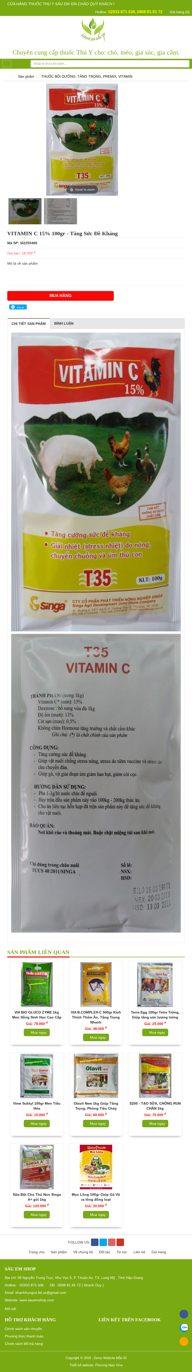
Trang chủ (37, 1252)
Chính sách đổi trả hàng (24, 1344)
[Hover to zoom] (82, 139)
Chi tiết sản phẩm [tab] (29, 324)
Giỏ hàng (159, 1252)
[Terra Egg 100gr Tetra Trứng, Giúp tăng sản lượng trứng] (155, 984)
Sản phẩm (26, 76)
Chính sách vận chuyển (23, 1329)
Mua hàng (61, 296)
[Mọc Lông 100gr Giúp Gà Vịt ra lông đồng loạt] (96, 1167)
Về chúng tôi (83, 1252)
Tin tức (122, 1252)
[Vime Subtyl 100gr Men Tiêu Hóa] (37, 1076)
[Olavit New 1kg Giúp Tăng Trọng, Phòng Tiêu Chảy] (96, 1076)
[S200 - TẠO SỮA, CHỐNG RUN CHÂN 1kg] (155, 1076)
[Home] (96, 30)
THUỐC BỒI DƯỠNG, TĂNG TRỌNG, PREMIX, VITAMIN (86, 76)
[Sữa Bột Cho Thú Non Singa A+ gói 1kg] (37, 1167)
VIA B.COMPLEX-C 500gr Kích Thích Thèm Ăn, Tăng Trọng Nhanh (96, 1017)
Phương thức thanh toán (24, 1336)
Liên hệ (140, 1252)
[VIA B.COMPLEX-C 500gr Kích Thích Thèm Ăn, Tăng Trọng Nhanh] (96, 984)
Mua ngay (38, 1032)
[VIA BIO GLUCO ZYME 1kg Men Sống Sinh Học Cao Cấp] (37, 984)
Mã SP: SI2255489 (22, 243)
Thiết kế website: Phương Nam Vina (96, 1365)
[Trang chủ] (7, 76)
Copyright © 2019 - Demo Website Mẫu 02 (96, 1358)
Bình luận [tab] (64, 323)
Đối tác (105, 1252)
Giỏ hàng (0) (179, 12)
